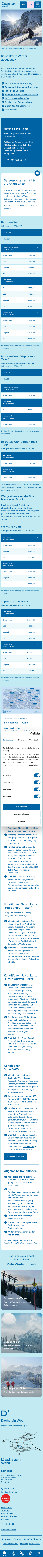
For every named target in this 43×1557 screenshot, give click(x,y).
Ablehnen (21, 821)
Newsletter (6, 1507)
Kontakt (5, 1519)
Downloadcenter (9, 1516)
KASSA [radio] (7, 239)
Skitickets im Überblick (16, 49)
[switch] (37, 782)
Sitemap (37, 1539)
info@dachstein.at (9, 1492)
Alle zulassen (21, 807)
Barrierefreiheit (10, 1543)
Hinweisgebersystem (30, 1543)
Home (3, 49)
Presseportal (7, 1513)
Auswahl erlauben (21, 814)
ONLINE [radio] (7, 232)
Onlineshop (16, 160)
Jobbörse (5, 1510)
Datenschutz (20, 1539)
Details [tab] (21, 740)
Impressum (7, 1539)
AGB (29, 1539)
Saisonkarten (31, 49)
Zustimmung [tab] (8, 740)
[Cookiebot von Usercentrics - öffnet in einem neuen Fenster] (30, 733)
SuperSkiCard (13, 1156)
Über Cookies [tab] (34, 740)
